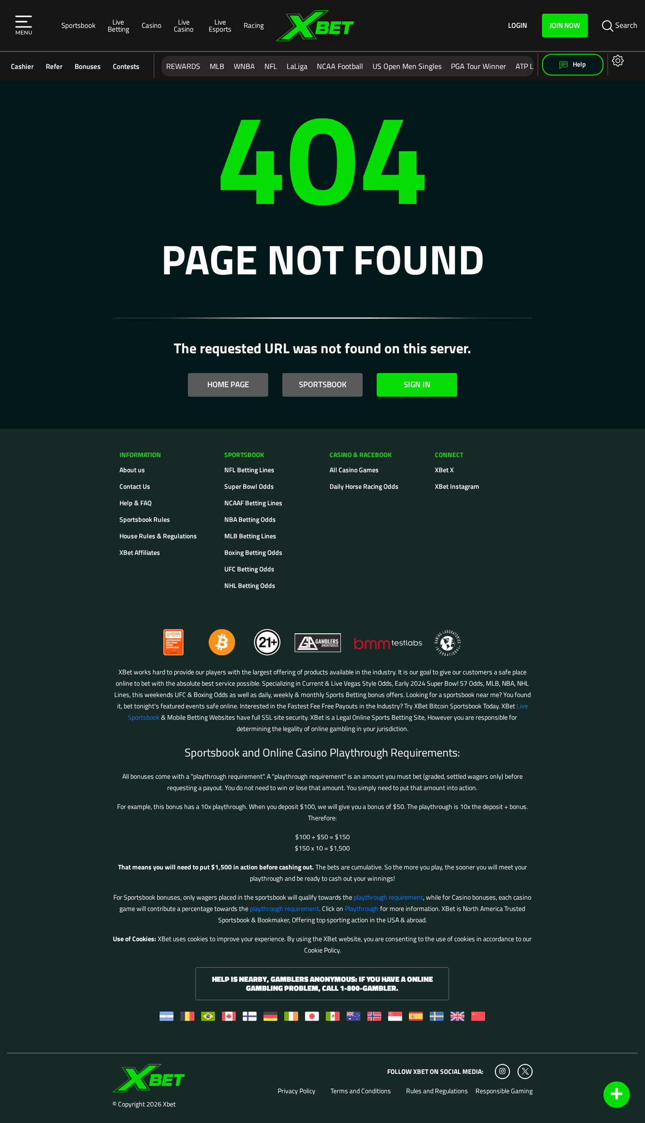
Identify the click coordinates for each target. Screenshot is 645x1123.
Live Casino (184, 25)
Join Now (565, 25)
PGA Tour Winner (478, 66)
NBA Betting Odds (250, 519)
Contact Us (134, 486)
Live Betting (118, 25)
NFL (270, 66)
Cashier (22, 66)
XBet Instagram (457, 486)
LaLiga (297, 66)
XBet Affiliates (139, 552)
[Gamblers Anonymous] (318, 638)
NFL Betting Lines (249, 470)
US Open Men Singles (407, 66)
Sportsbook (78, 25)
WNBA (244, 66)
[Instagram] (502, 1071)
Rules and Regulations (437, 1091)
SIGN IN (417, 384)
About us (132, 470)
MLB (217, 66)
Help (578, 64)
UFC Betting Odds (249, 569)
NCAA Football (340, 66)
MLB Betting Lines (250, 536)
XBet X (444, 470)
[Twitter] (525, 1071)
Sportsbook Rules (144, 519)
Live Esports (220, 25)
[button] (23, 25)
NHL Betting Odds (249, 585)
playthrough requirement (388, 897)
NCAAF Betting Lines (253, 503)
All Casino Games (354, 470)
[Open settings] (616, 60)
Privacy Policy (296, 1091)
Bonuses (88, 66)
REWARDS (183, 66)
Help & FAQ (135, 503)
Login (517, 25)
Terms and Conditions (361, 1091)
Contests (126, 66)
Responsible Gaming (504, 1091)
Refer (54, 66)
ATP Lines (531, 66)
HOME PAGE (228, 384)
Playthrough (362, 908)
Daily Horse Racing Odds (364, 486)
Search (625, 25)
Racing (254, 25)
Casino (151, 25)
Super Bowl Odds (249, 486)
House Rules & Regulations (158, 536)
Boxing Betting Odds (253, 552)
